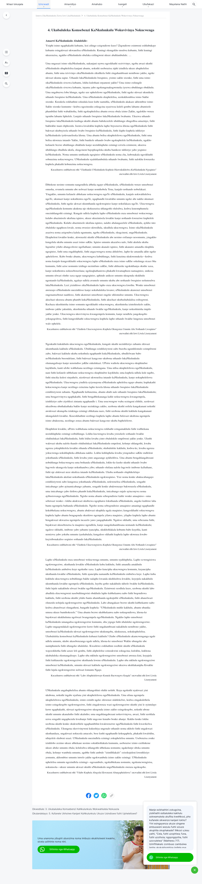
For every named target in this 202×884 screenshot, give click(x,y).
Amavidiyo (70, 4)
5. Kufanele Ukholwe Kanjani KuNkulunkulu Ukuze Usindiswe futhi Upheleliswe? (93, 813)
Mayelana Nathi (178, 4)
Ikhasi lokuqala (15, 4)
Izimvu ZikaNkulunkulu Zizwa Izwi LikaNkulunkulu (58, 15)
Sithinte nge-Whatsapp (167, 857)
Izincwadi (43, 4)
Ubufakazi (148, 4)
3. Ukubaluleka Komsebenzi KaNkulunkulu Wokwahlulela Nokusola (82, 809)
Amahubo (97, 4)
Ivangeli (122, 4)
